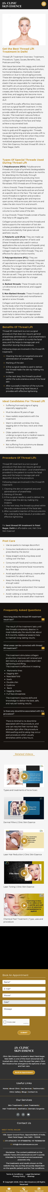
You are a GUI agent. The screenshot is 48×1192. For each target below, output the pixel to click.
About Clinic (14, 1089)
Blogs (24, 1092)
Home (5, 1089)
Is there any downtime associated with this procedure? (23, 712)
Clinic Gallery (15, 1092)
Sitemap (30, 1176)
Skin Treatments (15, 1105)
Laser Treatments (31, 1105)
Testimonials (38, 1089)
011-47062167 (11, 1141)
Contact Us (33, 1092)
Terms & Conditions (14, 1174)
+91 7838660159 (38, 1141)
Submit (24, 1033)
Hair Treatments (10, 1109)
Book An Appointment (24, 1072)
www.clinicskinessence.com (24, 1155)
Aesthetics (22, 1109)
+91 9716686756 (24, 1141)
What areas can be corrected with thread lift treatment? (22, 646)
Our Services (26, 1089)
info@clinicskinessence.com (25, 1144)
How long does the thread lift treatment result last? (22, 618)
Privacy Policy (19, 1176)
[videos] (24, 776)
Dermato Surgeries (36, 1109)
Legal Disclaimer (33, 1174)
